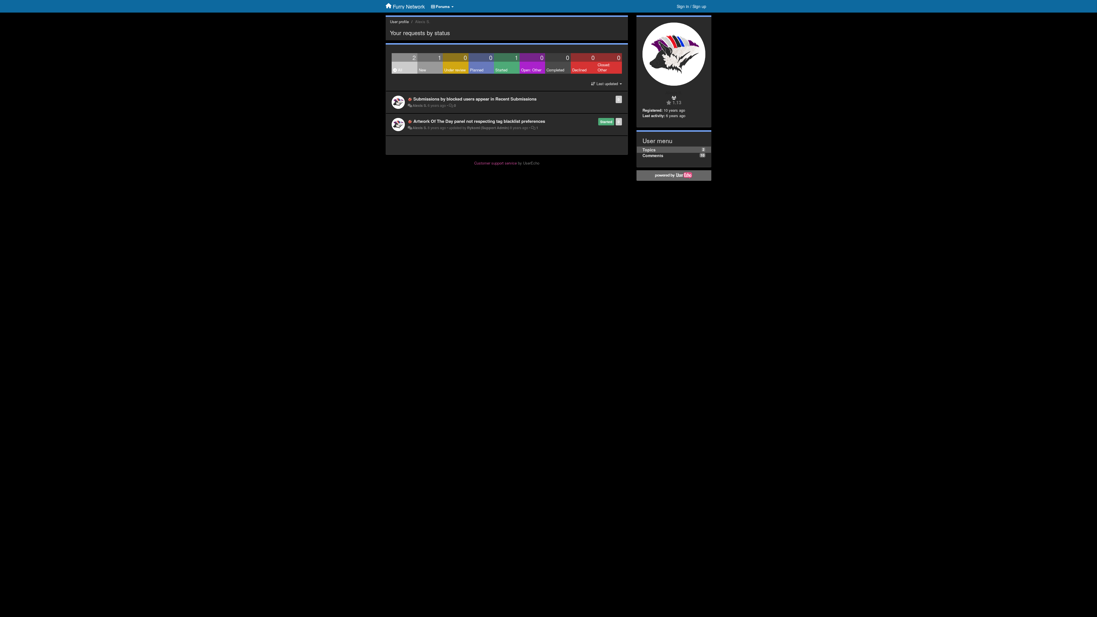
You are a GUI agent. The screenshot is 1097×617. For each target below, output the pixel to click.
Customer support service (495, 163)
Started (501, 70)
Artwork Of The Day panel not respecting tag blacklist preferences (479, 121)
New (422, 70)
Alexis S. (420, 105)
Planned (476, 70)
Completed (555, 70)
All (399, 70)
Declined (579, 70)
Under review (455, 70)
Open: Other (531, 70)
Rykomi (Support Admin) (488, 127)
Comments (652, 155)
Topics (649, 150)
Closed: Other (604, 67)
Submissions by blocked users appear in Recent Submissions (475, 99)
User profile (399, 21)
